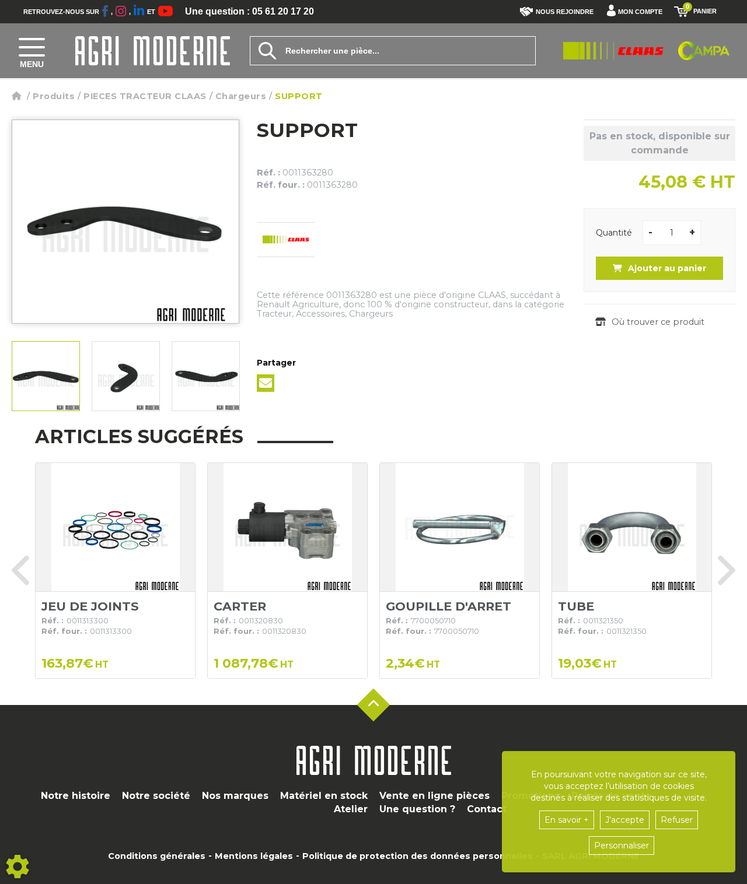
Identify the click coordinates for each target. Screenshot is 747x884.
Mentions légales (254, 856)
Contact (487, 809)
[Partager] (265, 383)
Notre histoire (75, 795)
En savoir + (566, 820)
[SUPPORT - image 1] (46, 376)
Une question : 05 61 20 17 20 (249, 11)
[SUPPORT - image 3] (206, 376)
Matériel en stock (324, 795)
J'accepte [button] (624, 820)
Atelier (351, 809)
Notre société (156, 795)
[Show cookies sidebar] (17, 866)
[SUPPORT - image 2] (126, 376)
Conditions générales (156, 856)
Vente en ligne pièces (434, 795)
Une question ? (417, 809)
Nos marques (235, 795)
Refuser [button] (677, 820)
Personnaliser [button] (621, 845)
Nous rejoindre (565, 11)
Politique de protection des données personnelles (417, 856)
